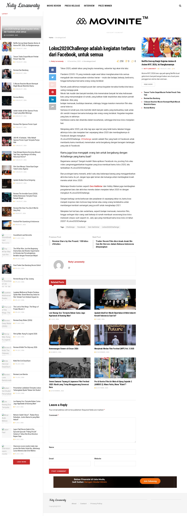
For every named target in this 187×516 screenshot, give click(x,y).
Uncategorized (60, 38)
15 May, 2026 (100, 319)
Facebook (81, 227)
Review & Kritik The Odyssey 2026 (25, 347)
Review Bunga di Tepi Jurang (23, 279)
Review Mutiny (18, 97)
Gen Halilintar (93, 227)
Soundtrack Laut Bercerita (22, 235)
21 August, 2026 (164, 69)
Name (51, 447)
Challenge (70, 227)
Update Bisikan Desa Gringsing (24, 180)
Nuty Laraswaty (57, 61)
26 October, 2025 (102, 388)
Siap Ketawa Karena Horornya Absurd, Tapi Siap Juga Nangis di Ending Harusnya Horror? (27, 154)
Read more (148, 84)
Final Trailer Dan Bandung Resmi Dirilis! (27, 265)
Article (54, 307)
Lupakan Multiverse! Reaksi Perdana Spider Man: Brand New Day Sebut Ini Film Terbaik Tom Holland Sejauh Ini (26, 294)
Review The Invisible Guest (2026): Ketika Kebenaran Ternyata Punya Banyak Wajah (25, 196)
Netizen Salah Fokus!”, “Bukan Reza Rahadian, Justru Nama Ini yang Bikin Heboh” (26, 417)
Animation (148, 55)
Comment (54, 415)
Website (97, 459)
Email (51, 459)
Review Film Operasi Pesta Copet (25, 124)
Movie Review (54, 5)
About (74, 504)
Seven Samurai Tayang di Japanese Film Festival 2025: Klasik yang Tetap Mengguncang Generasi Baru (69, 384)
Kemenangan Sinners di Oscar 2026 (63, 348)
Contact (83, 504)
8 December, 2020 (74, 61)
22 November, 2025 (102, 352)
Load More (21, 462)
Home (51, 38)
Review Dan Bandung (20, 70)
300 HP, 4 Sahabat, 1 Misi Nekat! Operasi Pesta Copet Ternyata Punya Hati (26, 140)
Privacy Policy (96, 504)
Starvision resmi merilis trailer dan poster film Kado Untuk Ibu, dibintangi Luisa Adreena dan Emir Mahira (26, 448)
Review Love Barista (20, 374)
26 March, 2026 (55, 352)
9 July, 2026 (54, 319)
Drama (99, 376)
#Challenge (86, 139)
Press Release (72, 5)
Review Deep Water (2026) (22, 320)
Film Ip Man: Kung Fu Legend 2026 (25, 334)
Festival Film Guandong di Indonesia (26, 222)
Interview (89, 5)
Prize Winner (105, 5)
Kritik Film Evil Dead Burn (22, 361)
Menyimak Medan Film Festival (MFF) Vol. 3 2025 (114, 348)
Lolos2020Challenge (110, 227)
